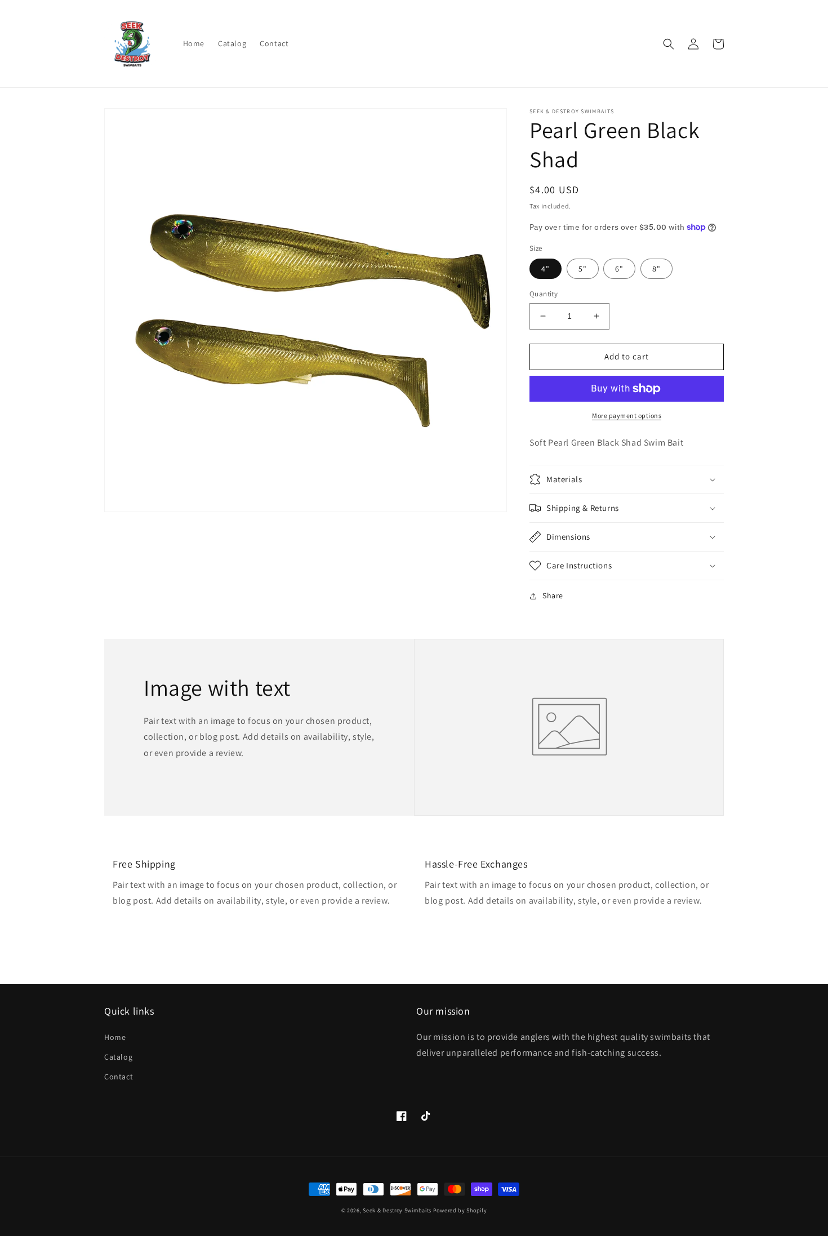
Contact (118, 1077)
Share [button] (552, 595)
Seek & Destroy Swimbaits (397, 1210)
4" (545, 269)
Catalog (118, 1057)
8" (656, 269)
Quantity (543, 294)
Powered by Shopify (460, 1210)
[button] (668, 44)
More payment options (626, 415)
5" (582, 269)
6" (619, 269)
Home (115, 1037)
